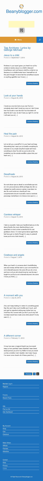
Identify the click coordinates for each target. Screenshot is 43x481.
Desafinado (9, 174)
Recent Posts (7, 398)
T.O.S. (5, 468)
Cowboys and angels (14, 254)
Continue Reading (32, 83)
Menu (19, 39)
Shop (4, 428)
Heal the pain (10, 133)
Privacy (5, 465)
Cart (4, 431)
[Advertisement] (21, 24)
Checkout (6, 434)
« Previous (28, 374)
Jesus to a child (11, 55)
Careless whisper (12, 214)
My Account (6, 426)
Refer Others (7, 443)
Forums (5, 395)
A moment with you (13, 295)
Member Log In (7, 384)
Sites (4, 462)
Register (5, 387)
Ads (4, 406)
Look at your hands (13, 95)
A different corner (12, 335)
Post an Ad (6, 409)
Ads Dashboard (8, 412)
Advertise (6, 451)
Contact (5, 460)
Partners (5, 448)
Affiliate (5, 445)
